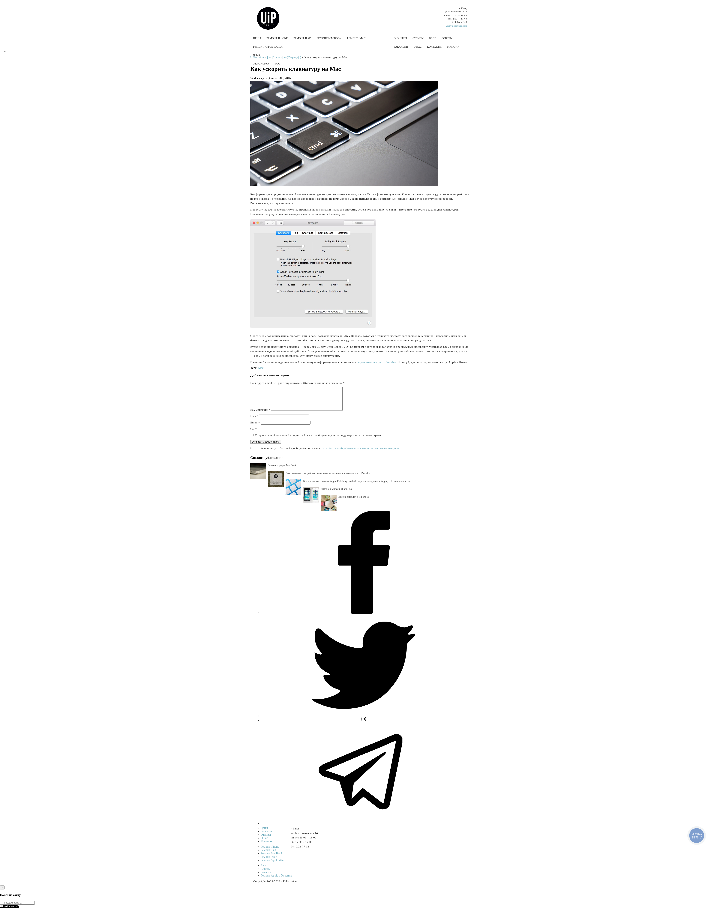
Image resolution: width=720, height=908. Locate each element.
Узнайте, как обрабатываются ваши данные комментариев (360, 448)
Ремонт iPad (302, 38)
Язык (256, 55)
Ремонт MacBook (329, 38)
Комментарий (260, 409)
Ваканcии (401, 46)
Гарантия (400, 38)
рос (277, 63)
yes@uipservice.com (456, 25)
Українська (261, 63)
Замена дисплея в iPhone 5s (336, 489)
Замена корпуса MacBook (282, 465)
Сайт (253, 428)
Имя (254, 416)
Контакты (434, 46)
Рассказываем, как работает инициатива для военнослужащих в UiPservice (328, 473)
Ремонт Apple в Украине (276, 875)
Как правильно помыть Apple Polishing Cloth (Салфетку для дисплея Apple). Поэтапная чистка (356, 481)
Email (255, 422)
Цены (257, 38)
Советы (447, 38)
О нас (418, 46)
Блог (432, 38)
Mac (260, 367)
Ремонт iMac (356, 38)
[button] (360, 72)
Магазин (453, 46)
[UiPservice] (271, 14)
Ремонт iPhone (277, 38)
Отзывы (418, 38)
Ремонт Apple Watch (268, 46)
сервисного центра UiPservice (376, 362)
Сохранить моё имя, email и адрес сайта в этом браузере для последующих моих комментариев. (318, 435)
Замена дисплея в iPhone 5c (353, 496)
